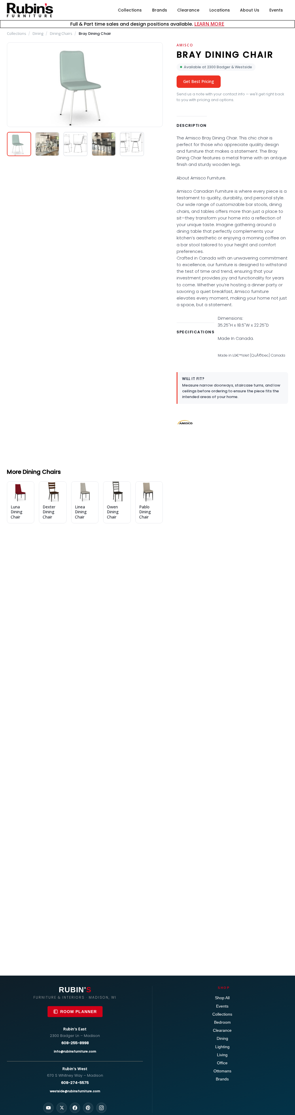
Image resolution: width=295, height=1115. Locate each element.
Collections (130, 10)
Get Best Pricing (198, 81)
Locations (219, 10)
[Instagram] (101, 1108)
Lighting (222, 1046)
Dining (38, 33)
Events (276, 10)
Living (222, 1054)
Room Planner (78, 1011)
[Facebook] (75, 1108)
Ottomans (222, 1071)
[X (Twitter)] (61, 1108)
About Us (249, 10)
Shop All (222, 997)
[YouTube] (48, 1108)
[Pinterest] (88, 1108)
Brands (159, 10)
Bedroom (222, 1022)
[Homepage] (30, 10)
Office (222, 1063)
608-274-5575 (75, 1082)
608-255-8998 (75, 1043)
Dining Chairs (61, 33)
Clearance (188, 10)
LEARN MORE (209, 24)
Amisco (185, 45)
